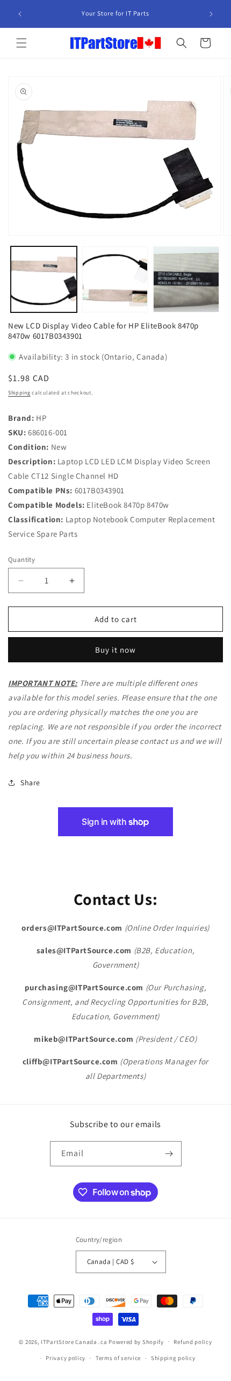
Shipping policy (173, 1358)
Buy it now (115, 650)
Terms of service (118, 1358)
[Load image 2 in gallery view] (115, 279)
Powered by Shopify (136, 1341)
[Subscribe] (169, 1153)
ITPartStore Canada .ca (74, 1341)
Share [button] (30, 782)
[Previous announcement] (20, 14)
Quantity (21, 559)
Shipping (19, 392)
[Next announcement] (211, 14)
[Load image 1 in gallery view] (44, 279)
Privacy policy (65, 1358)
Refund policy (193, 1342)
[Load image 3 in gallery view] (186, 279)
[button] (21, 43)
